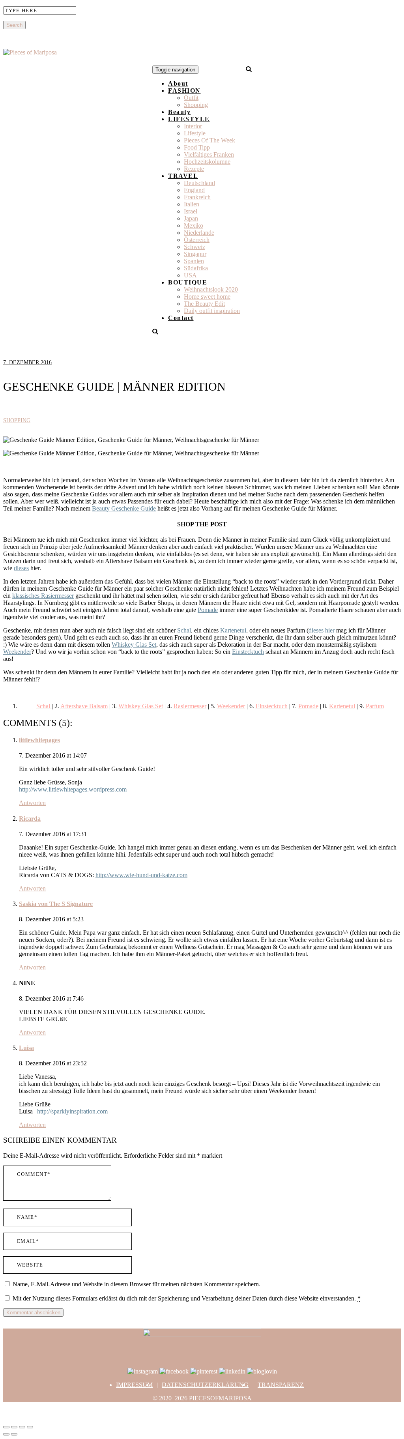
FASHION (184, 90)
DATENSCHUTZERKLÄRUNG (205, 1384)
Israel (190, 211)
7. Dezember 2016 (27, 362)
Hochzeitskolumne (207, 161)
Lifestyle (195, 133)
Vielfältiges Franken (209, 154)
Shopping (196, 104)
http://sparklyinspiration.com (72, 1111)
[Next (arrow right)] (14, 1434)
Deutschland (199, 183)
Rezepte (194, 168)
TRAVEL (183, 175)
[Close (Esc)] (6, 1427)
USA (190, 275)
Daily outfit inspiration (212, 310)
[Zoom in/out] (30, 1427)
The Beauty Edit (204, 303)
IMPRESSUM (134, 1384)
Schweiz (194, 246)
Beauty (179, 112)
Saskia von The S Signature (56, 903)
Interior (193, 126)
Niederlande (199, 232)
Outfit (191, 97)
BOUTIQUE (187, 282)
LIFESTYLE (189, 119)
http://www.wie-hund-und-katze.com (141, 875)
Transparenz (281, 1384)
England (194, 190)
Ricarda (30, 818)
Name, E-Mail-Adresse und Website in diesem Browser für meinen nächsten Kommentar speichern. (136, 1284)
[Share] (14, 1427)
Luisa (26, 1047)
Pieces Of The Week (209, 140)
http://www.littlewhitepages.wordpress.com (73, 789)
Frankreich (197, 197)
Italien (191, 204)
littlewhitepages (39, 740)
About (178, 83)
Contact (181, 317)
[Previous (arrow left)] (6, 1434)
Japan (191, 218)
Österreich (196, 239)
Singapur (195, 254)
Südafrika (196, 268)
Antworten (32, 802)
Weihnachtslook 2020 (211, 289)
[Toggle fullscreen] (22, 1427)
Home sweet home (207, 296)
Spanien (194, 261)
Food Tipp (197, 147)
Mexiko (193, 225)
